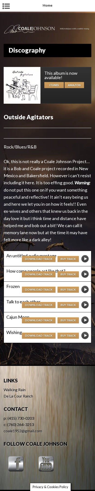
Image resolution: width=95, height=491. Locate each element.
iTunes (54, 85)
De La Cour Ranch (18, 396)
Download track (38, 258)
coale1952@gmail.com (23, 430)
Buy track (68, 258)
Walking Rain (15, 389)
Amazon (74, 85)
